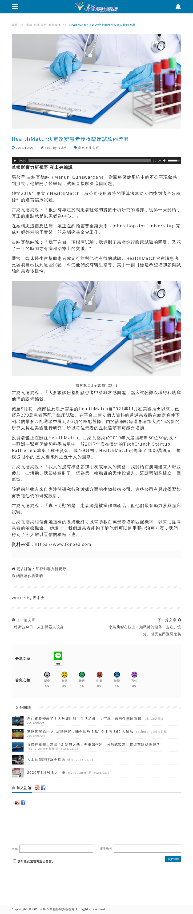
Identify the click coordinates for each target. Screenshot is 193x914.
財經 (44, 25)
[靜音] (165, 160)
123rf (110, 385)
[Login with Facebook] (43, 787)
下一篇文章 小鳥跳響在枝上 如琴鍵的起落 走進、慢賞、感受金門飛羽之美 (143, 626)
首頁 (15, 25)
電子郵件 (106, 849)
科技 (37, 25)
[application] (96, 160)
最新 (29, 25)
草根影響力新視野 (51, 568)
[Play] (15, 160)
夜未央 (62, 148)
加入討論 (24, 788)
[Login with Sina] (37, 787)
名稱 (15, 849)
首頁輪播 (54, 25)
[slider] (174, 160)
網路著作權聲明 (29, 575)
